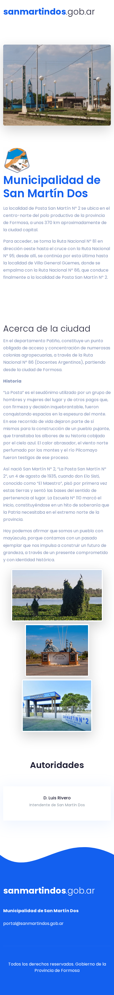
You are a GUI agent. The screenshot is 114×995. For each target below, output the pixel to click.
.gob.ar (49, 12)
